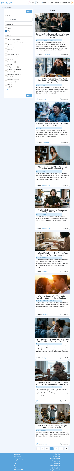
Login (51, 2)
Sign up (57, 2)
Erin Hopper (44, 99)
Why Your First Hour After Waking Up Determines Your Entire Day (52, 168)
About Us (57, 454)
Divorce (9, 64)
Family (9, 77)
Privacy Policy (17, 454)
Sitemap (16, 465)
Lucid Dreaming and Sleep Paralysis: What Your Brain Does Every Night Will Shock (52, 340)
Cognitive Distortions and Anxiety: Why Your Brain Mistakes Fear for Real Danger (52, 383)
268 (61, 448)
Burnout (9, 49)
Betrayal (9, 47)
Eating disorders (12, 67)
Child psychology (12, 54)
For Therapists (56, 463)
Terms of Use (17, 456)
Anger (9, 44)
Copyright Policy (18, 459)
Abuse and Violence (13, 39)
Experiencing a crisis (13, 74)
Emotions (10, 72)
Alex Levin (44, 401)
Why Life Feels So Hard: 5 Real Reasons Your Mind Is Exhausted (52, 125)
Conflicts (10, 59)
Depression (10, 62)
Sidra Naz (44, 444)
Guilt (8, 87)
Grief (8, 84)
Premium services (55, 466)
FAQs (15, 463)
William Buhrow (46, 185)
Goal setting (11, 82)
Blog (8, 31)
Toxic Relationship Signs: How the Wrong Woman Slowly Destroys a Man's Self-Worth (52, 36)
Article (9, 28)
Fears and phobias (12, 79)
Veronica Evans (46, 54)
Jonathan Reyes (46, 142)
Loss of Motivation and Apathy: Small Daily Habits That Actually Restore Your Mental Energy (52, 81)
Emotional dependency (14, 69)
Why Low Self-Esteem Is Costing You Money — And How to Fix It (52, 211)
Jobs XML (21, 469)
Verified (16, 461)
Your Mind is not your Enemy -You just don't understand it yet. (52, 427)
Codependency (11, 57)
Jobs (15, 467)
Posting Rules (56, 461)
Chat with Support (55, 459)
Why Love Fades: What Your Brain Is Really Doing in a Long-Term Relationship (52, 297)
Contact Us (56, 456)
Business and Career (13, 52)
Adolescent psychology (14, 42)
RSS (16, 469)
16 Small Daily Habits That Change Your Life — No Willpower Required (52, 254)
